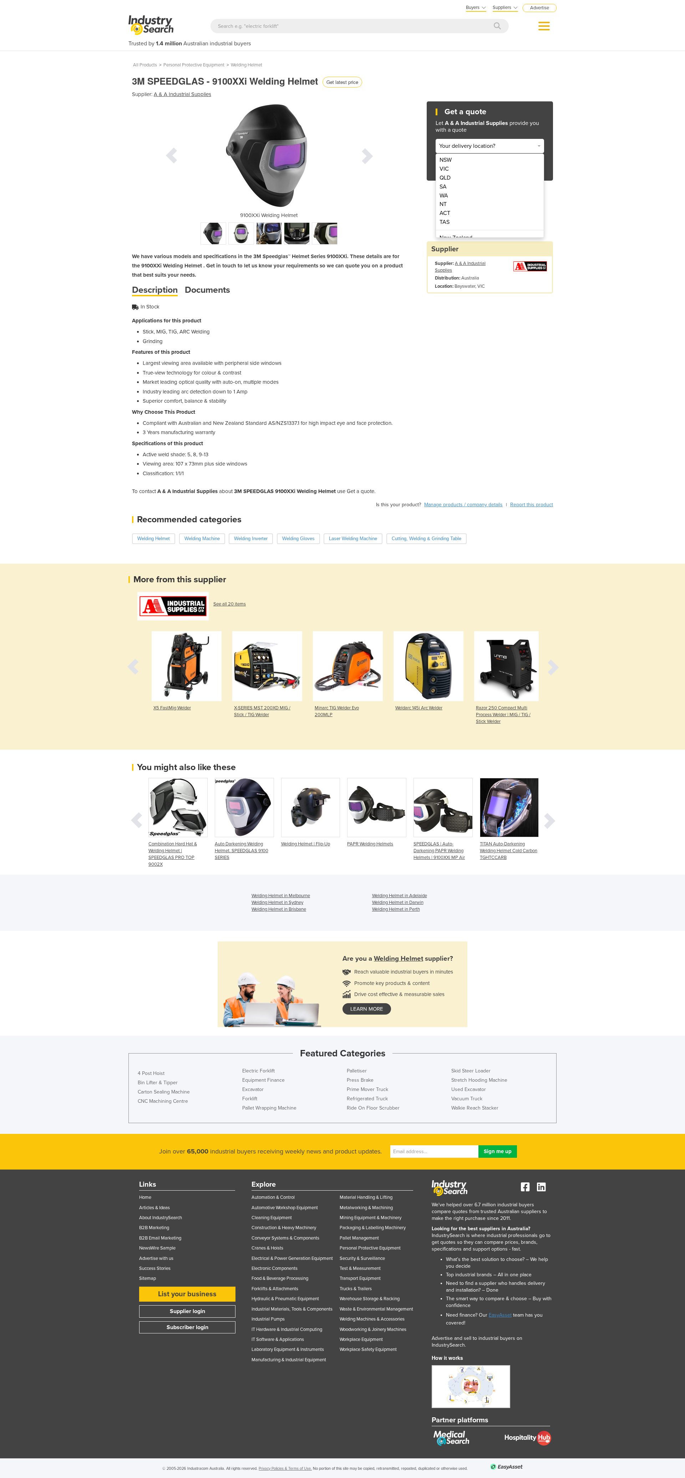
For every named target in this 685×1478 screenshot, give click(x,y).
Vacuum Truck (466, 1099)
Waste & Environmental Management (376, 1309)
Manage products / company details (463, 505)
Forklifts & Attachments (275, 1289)
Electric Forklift (258, 1071)
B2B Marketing (154, 1228)
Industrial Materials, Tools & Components (292, 1309)
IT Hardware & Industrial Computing (287, 1329)
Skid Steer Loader (471, 1071)
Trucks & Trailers (356, 1289)
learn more (366, 1009)
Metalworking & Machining (366, 1208)
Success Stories (155, 1268)
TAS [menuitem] (445, 222)
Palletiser (357, 1071)
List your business (187, 1294)
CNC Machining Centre (163, 1101)
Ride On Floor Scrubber (373, 1108)
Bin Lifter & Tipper (158, 1083)
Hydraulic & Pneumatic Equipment (285, 1299)
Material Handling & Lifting (366, 1197)
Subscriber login (187, 1327)
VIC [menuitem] (444, 168)
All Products (145, 65)
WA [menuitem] (444, 195)
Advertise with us (156, 1258)
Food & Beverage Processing (280, 1278)
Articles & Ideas (154, 1208)
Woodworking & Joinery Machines (373, 1329)
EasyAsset (500, 1315)
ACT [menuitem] (445, 213)
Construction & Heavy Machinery (284, 1228)
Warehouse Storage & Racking (370, 1299)
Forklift (249, 1099)
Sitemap (147, 1278)
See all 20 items (229, 604)
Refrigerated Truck (367, 1099)
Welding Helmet (246, 65)
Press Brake (360, 1080)
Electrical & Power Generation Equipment (292, 1258)
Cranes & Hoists (267, 1248)
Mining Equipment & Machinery (370, 1218)
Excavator (253, 1089)
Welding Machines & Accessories (372, 1319)
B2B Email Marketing (160, 1238)
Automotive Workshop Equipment (285, 1208)
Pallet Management (359, 1238)
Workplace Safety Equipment (368, 1349)
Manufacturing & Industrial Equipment (289, 1360)
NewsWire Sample (157, 1248)
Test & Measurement (360, 1268)
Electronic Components (275, 1268)
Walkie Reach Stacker (474, 1108)
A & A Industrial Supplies (182, 94)
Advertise (539, 8)
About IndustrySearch (160, 1218)
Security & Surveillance (362, 1258)
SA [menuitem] (443, 186)
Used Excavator (468, 1089)
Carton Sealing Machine (164, 1092)
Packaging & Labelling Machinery (373, 1228)
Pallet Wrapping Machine (269, 1108)
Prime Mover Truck (367, 1089)
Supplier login (187, 1311)
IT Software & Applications (278, 1339)
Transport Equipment (360, 1278)
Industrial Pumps (268, 1319)
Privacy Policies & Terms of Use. (285, 1468)
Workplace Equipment (361, 1339)
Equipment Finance (263, 1080)
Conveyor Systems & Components (285, 1238)
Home (145, 1197)
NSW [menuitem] (446, 160)
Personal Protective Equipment (193, 65)
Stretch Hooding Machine (479, 1080)
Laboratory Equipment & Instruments (288, 1349)
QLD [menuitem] (445, 177)
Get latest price (342, 82)
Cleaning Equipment (272, 1218)
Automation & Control (273, 1197)
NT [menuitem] (443, 204)
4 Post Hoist (151, 1073)
